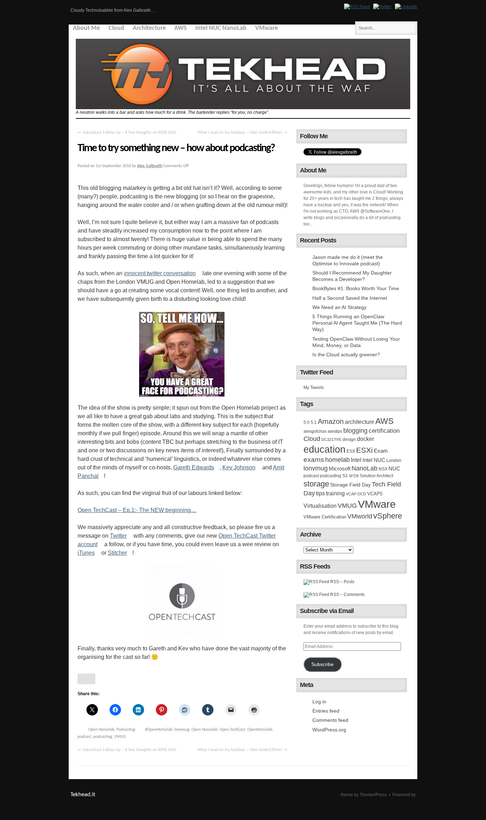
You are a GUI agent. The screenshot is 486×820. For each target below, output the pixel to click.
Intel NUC (374, 460)
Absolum (326, 794)
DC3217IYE (331, 439)
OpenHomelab (259, 730)
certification (384, 430)
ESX (351, 451)
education (324, 449)
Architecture (149, 28)
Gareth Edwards (193, 467)
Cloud (116, 28)
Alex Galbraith (149, 166)
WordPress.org (329, 730)
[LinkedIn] (406, 7)
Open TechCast (232, 730)
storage (316, 483)
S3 (345, 476)
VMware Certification (324, 517)
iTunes (86, 553)
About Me (86, 28)
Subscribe (322, 664)
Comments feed (330, 720)
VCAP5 (374, 493)
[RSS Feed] (357, 7)
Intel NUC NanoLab (221, 28)
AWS (180, 28)
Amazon (331, 421)
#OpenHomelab (158, 730)
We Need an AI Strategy (339, 307)
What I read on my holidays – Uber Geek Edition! (242, 133)
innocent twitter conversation (160, 273)
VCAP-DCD (356, 494)
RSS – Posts (341, 581)
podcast (84, 737)
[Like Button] (86, 678)
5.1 (314, 422)
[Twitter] (382, 7)
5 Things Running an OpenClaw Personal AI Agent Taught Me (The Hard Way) (357, 323)
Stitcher (117, 553)
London (393, 460)
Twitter (118, 536)
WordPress (400, 801)
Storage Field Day (350, 485)
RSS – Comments (347, 594)
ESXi (364, 450)
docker (365, 439)
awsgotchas (315, 431)
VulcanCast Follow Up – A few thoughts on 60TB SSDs (127, 133)
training (335, 493)
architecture (359, 422)
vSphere (387, 515)
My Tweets (313, 387)
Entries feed (325, 711)
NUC (394, 469)
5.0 (306, 422)
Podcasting (125, 730)
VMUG (120, 737)
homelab (337, 459)
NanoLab (364, 468)
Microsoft (339, 468)
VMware (266, 28)
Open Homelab (101, 730)
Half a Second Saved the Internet (349, 298)
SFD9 (354, 476)
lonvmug (181, 730)
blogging (355, 430)
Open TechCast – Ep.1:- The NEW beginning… (137, 510)
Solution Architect (376, 475)
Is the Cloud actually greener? (346, 354)
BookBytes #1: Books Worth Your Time (355, 288)
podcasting (102, 737)
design (349, 439)
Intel (356, 460)
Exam (381, 451)
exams (313, 459)
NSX (383, 469)
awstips (335, 431)
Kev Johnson (238, 467)
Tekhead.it (82, 795)
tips (320, 493)
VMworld (359, 516)
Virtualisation (320, 505)
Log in (319, 701)
